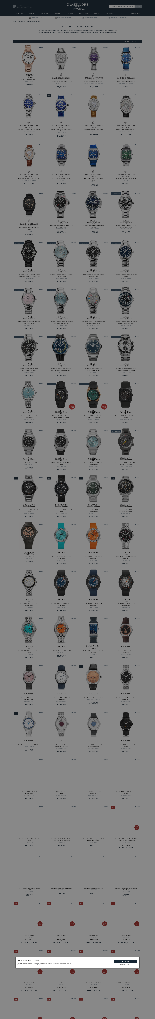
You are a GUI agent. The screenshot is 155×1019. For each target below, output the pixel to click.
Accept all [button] (125, 961)
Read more (40, 965)
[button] (126, 965)
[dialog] (77, 962)
